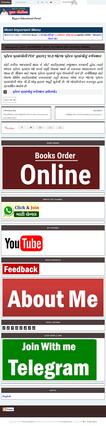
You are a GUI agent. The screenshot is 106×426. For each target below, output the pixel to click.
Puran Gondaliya (28, 421)
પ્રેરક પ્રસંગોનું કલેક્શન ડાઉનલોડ (35, 91)
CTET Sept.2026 (21, 2)
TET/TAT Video (12, 34)
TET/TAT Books (29, 34)
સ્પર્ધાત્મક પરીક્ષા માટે (65, 34)
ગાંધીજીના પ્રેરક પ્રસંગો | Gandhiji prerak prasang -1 (84, 114)
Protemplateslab (66, 421)
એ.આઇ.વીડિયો (47, 34)
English (6, 396)
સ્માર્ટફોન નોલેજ (83, 34)
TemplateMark (92, 421)
